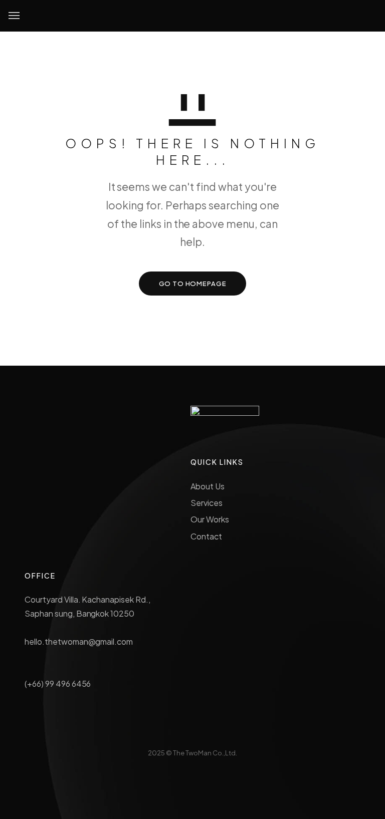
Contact (206, 536)
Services (206, 502)
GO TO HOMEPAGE (193, 284)
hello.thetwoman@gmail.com (79, 641)
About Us (207, 486)
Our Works (209, 519)
